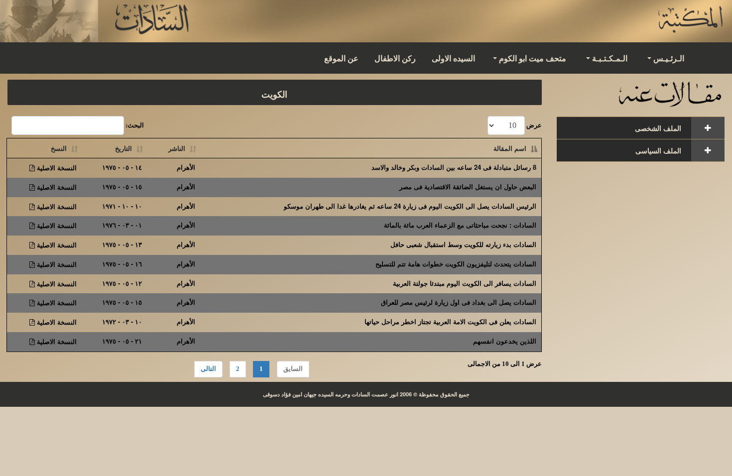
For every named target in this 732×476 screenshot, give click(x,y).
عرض (533, 125)
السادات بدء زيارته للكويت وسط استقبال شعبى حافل (463, 244)
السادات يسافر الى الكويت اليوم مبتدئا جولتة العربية (464, 283)
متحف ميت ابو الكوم (532, 58)
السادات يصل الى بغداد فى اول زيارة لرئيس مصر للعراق (458, 302)
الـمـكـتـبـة (609, 58)
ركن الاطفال (395, 58)
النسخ (59, 148)
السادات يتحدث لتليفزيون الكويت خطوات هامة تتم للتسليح (455, 263)
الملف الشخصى (658, 128)
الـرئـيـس (668, 58)
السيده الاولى (453, 58)
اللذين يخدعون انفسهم (504, 341)
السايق (293, 368)
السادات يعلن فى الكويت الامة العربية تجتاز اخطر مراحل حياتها (450, 321)
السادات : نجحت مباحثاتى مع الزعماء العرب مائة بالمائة (460, 225)
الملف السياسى (658, 150)
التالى (208, 368)
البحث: (134, 125)
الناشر (176, 148)
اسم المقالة (509, 148)
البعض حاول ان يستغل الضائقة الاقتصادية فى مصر (467, 186)
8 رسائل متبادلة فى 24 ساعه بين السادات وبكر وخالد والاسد (453, 167)
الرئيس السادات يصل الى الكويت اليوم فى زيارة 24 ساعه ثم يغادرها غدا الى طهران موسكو (410, 206)
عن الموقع (341, 58)
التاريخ (123, 148)
